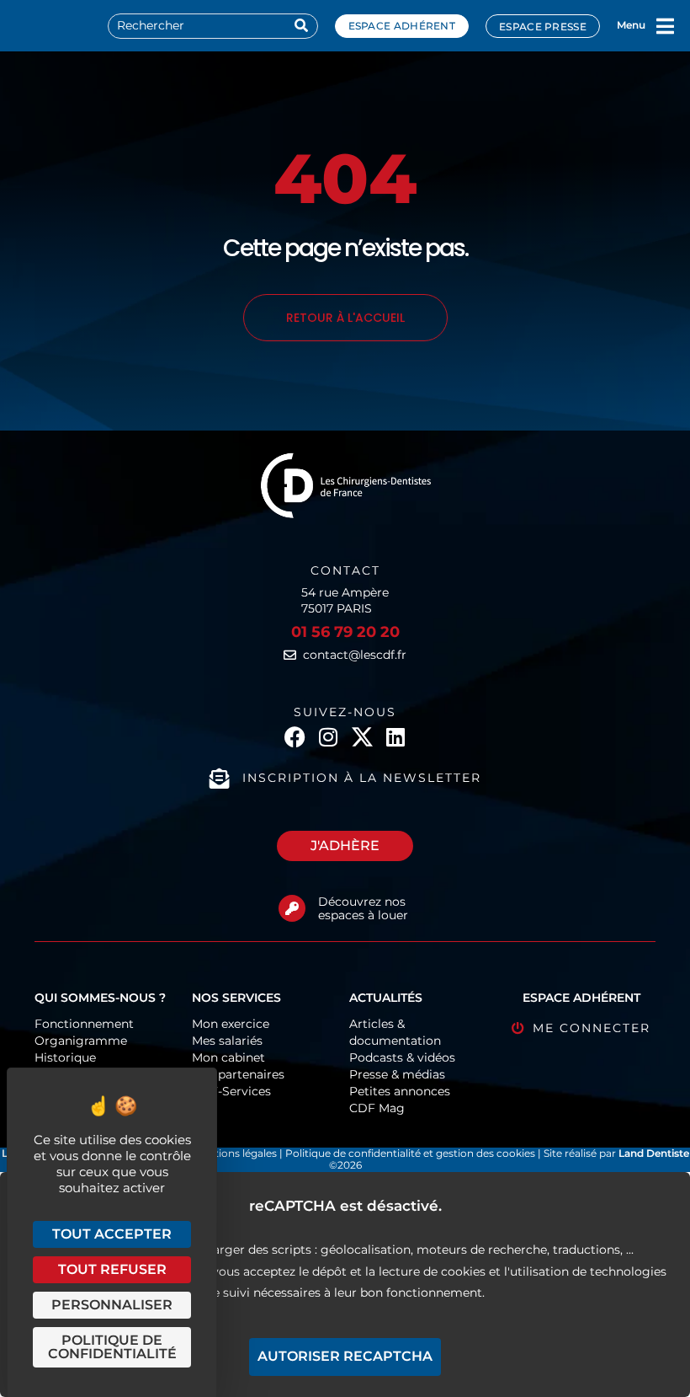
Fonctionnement (84, 1023)
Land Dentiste (653, 1153)
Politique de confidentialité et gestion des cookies (410, 1153)
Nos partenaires (238, 1074)
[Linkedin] (395, 736)
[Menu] (665, 26)
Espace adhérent (402, 25)
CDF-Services (231, 1091)
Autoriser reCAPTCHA (345, 1356)
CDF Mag (377, 1108)
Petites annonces (399, 1091)
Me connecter (591, 1028)
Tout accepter (112, 1234)
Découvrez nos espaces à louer (363, 908)
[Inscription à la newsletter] (220, 778)
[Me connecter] (518, 1028)
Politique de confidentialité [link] (112, 1347)
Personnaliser (111, 1305)
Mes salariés (227, 1040)
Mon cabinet (228, 1057)
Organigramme (80, 1040)
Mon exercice (230, 1023)
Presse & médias (397, 1074)
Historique (65, 1057)
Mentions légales (236, 1153)
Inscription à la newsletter (361, 777)
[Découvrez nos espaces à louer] (292, 908)
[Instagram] (328, 736)
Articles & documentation (395, 1032)
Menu (631, 25)
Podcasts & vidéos (402, 1057)
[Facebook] (294, 736)
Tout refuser (112, 1269)
